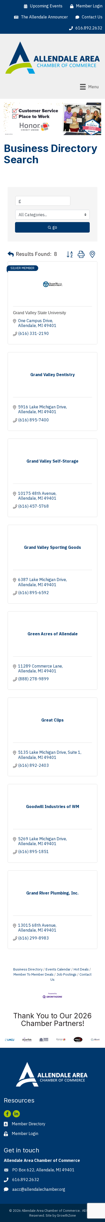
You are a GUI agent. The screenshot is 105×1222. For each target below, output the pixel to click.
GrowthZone (66, 1215)
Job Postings (66, 974)
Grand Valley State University (39, 313)
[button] (11, 254)
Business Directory (28, 969)
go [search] (54, 227)
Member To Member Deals (34, 974)
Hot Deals (81, 969)
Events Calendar (58, 969)
